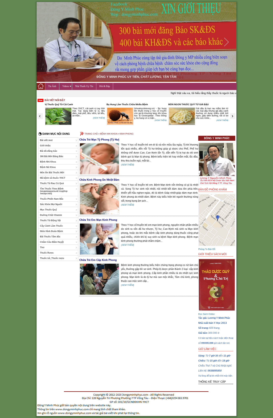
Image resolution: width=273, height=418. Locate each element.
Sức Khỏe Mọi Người (51, 204)
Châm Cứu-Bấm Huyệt (52, 242)
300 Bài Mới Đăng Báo (51, 156)
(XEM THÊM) (99, 118)
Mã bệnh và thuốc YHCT (52, 178)
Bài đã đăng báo (48, 151)
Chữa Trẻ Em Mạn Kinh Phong (98, 219)
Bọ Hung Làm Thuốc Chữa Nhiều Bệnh (127, 104)
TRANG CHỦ (91, 134)
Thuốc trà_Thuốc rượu (52, 258)
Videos (65, 86)
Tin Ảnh (52, 86)
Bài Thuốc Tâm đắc (50, 236)
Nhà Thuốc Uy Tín (84, 86)
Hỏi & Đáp (104, 86)
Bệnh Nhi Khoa (48, 161)
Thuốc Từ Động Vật (50, 220)
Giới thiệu (45, 145)
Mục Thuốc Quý (48, 209)
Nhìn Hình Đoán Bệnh (51, 231)
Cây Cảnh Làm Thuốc (51, 226)
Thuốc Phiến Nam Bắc (51, 199)
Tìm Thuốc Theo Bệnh (54, 191)
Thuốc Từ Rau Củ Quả (52, 183)
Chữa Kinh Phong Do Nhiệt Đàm (99, 179)
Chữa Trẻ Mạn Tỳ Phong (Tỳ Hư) (99, 139)
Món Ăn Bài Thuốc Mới (52, 172)
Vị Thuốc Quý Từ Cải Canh (59, 104)
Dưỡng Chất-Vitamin (51, 215)
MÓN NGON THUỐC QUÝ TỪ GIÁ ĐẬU (188, 104)
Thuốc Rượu (47, 253)
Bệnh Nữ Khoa (48, 167)
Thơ (42, 247)
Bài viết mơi (46, 140)
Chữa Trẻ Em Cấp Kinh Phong (98, 260)
